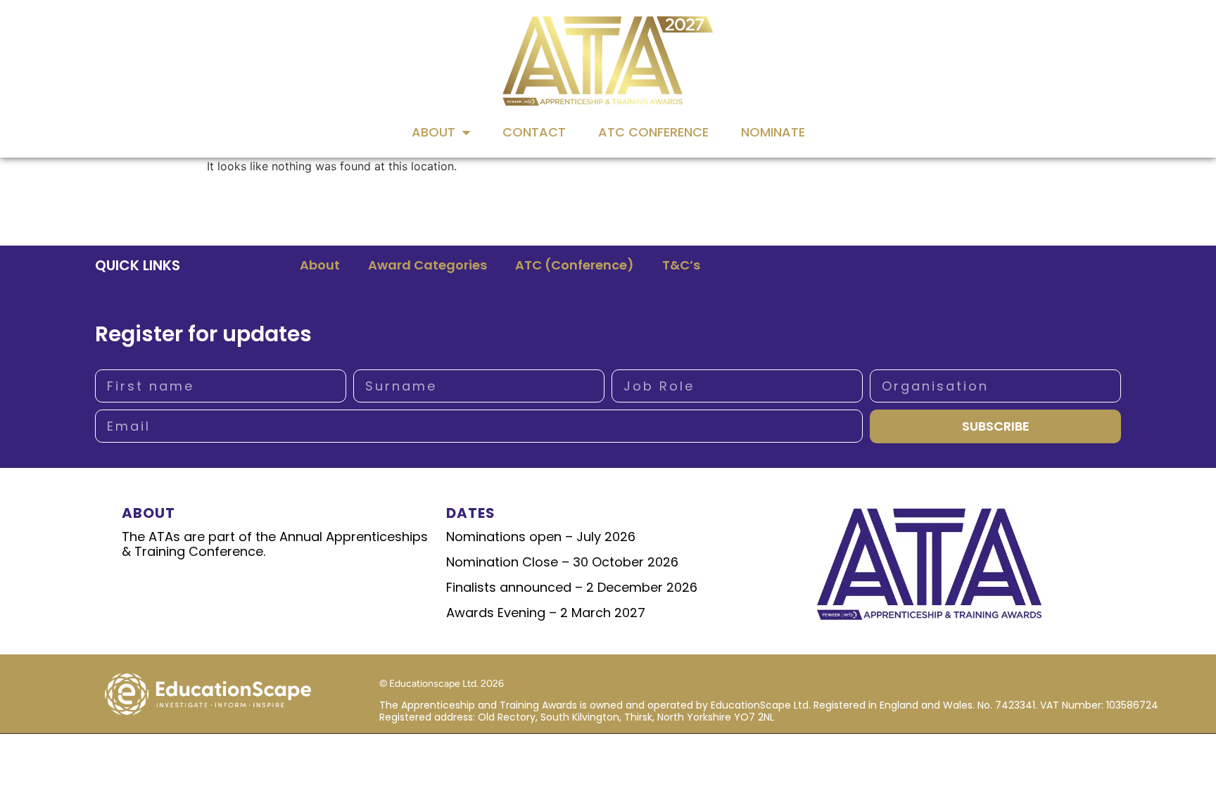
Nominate (773, 132)
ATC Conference (653, 132)
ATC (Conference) (574, 265)
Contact (534, 132)
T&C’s (681, 265)
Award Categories (427, 265)
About (433, 132)
